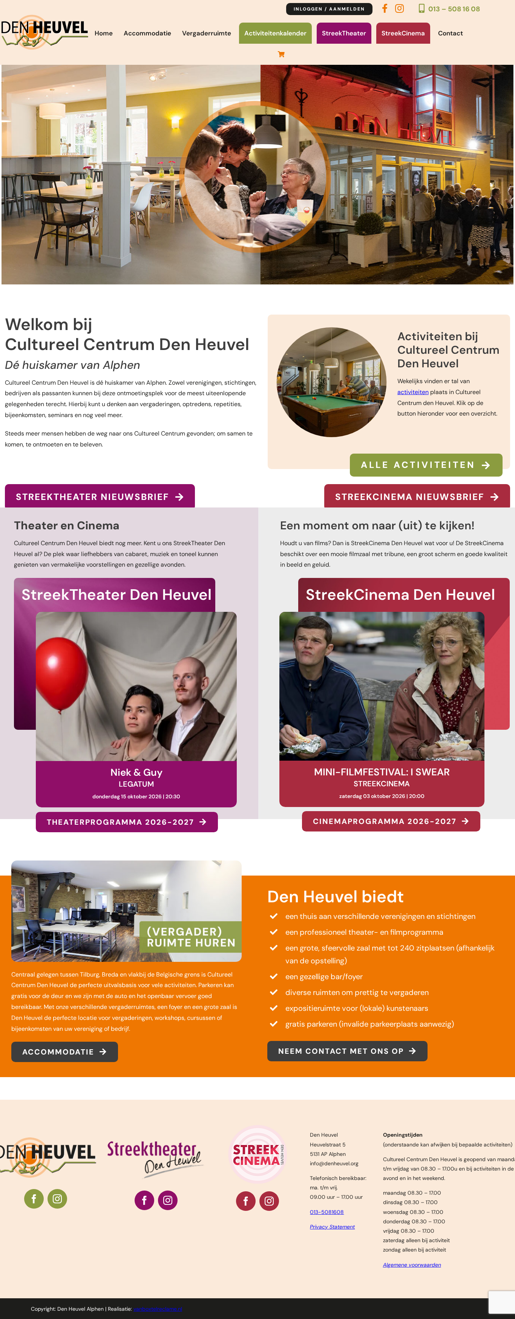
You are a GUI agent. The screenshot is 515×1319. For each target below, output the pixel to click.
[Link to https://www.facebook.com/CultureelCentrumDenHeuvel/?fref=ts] (385, 11)
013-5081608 (327, 1212)
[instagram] (57, 1199)
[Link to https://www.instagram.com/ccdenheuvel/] (399, 10)
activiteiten (413, 392)
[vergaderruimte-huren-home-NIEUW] (126, 863)
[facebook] (34, 1199)
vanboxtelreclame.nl (157, 1308)
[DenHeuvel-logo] (45, 17)
